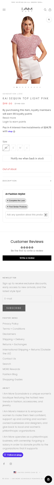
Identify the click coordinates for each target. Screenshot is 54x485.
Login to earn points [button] (14, 121)
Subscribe (14, 308)
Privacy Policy (10, 323)
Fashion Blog (10, 374)
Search (7, 363)
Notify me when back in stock (27, 158)
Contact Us (9, 358)
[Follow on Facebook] (4, 463)
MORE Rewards (11, 369)
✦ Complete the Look (16, 200)
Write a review (27, 257)
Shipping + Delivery (14, 339)
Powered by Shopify (41, 479)
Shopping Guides (13, 379)
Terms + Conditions (14, 328)
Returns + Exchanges (15, 344)
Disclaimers (9, 334)
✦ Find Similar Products (17, 207)
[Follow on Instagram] (10, 463)
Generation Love (13, 94)
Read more (9, 117)
